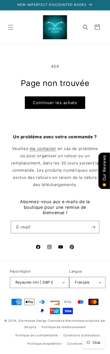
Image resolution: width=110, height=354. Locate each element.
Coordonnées (77, 343)
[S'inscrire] (93, 227)
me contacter (43, 148)
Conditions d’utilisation (81, 335)
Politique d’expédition (44, 343)
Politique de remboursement (64, 327)
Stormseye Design (32, 320)
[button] (11, 27)
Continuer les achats (55, 102)
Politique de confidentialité (36, 335)
